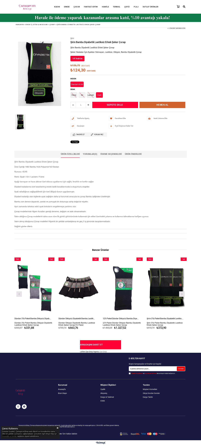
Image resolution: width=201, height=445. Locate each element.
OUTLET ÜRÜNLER (150, 7)
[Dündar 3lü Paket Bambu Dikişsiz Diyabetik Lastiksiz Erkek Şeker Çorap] (34, 287)
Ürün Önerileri (133, 154)
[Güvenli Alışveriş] (143, 433)
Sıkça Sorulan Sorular (151, 393)
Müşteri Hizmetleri (150, 389)
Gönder (181, 369)
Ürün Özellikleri (70, 154)
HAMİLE (105, 7)
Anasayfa (62, 389)
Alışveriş (103, 393)
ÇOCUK (77, 7)
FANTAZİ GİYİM (91, 7)
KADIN (57, 7)
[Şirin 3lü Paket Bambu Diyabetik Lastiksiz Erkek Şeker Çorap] (167, 287)
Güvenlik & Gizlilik (9, 436)
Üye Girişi (103, 352)
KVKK (102, 401)
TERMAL (116, 7)
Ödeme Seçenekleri (111, 154)
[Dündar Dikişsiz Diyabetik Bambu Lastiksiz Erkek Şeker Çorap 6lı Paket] (79, 287)
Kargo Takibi (148, 397)
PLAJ (136, 7)
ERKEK (66, 7)
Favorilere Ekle (34, 293)
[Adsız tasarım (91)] (26, 392)
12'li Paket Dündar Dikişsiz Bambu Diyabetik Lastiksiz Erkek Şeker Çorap (121, 318)
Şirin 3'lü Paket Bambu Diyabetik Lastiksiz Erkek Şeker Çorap (165, 318)
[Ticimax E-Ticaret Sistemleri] (100, 443)
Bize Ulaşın (62, 393)
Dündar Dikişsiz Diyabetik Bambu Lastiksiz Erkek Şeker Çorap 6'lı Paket (77, 318)
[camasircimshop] (18, 406)
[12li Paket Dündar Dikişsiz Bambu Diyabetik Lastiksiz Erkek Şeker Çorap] (123, 287)
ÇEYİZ (127, 7)
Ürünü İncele (44, 293)
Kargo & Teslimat (107, 397)
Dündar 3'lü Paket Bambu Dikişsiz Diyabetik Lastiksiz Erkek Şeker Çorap (32, 318)
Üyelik (102, 389)
